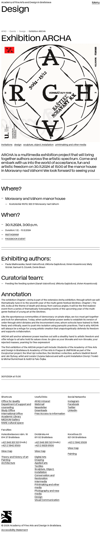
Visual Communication (47, 500)
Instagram (73, 401)
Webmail (39, 404)
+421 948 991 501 (44, 442)
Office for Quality (10, 401)
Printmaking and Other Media (70, 145)
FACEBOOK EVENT (15, 239)
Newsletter (41, 407)
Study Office (8, 411)
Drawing (39, 460)
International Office (12, 414)
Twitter (71, 407)
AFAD (3, 31)
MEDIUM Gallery (10, 420)
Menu (96, 2)
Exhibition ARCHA (37, 31)
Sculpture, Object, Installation (38, 145)
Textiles (39, 466)
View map (6, 451)
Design (22, 31)
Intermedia (41, 482)
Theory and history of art (14, 457)
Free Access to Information (50, 414)
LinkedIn (72, 411)
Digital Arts (40, 457)
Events (13, 31)
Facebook (73, 404)
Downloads (41, 411)
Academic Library (11, 417)
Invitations (6, 145)
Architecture (8, 463)
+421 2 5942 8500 (11, 446)
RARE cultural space (12, 423)
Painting (5, 460)
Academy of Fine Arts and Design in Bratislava (26, 2)
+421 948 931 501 (10, 442)
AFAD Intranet (42, 401)
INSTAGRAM (12, 235)
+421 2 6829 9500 (44, 446)
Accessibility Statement (14, 530)
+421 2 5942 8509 (77, 442)
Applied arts (41, 463)
